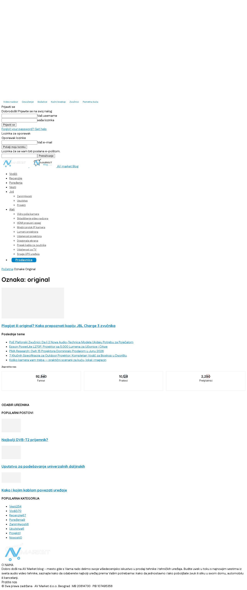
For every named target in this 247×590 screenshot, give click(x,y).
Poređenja (15, 183)
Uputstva (22, 201)
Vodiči (13, 174)
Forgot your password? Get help (24, 129)
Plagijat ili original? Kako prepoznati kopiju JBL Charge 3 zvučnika (58, 325)
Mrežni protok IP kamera (31, 227)
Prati (124, 373)
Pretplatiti (206, 373)
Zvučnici (74, 102)
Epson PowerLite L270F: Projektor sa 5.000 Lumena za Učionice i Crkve (58, 347)
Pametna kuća (90, 102)
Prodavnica (23, 260)
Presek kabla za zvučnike (31, 245)
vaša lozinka (45, 120)
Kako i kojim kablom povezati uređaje (34, 490)
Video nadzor (10, 102)
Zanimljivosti (24, 196)
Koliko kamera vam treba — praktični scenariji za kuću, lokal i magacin (57, 360)
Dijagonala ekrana (27, 241)
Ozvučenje (28, 102)
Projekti (21, 205)
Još (11, 192)
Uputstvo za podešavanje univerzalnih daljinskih (43, 466)
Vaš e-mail (44, 142)
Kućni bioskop (58, 102)
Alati (12, 210)
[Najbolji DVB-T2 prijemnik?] (11, 431)
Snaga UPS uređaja (28, 254)
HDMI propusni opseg (29, 223)
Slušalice (42, 102)
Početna (7, 269)
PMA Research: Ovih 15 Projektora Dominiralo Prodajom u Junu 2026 (56, 351)
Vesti (12, 187)
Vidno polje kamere (28, 214)
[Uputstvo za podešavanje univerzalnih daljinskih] (11, 458)
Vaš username (47, 116)
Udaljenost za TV (26, 249)
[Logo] (15, 166)
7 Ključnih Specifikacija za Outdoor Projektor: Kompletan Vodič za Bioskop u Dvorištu (68, 355)
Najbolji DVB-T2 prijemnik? (25, 439)
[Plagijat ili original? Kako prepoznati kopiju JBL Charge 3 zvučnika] (33, 317)
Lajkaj (41, 373)
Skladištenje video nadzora (32, 218)
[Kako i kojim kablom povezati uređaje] (11, 482)
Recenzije (15, 178)
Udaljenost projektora (29, 236)
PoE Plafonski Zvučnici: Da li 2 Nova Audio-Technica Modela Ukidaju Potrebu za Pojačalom (71, 342)
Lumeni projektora (27, 232)
